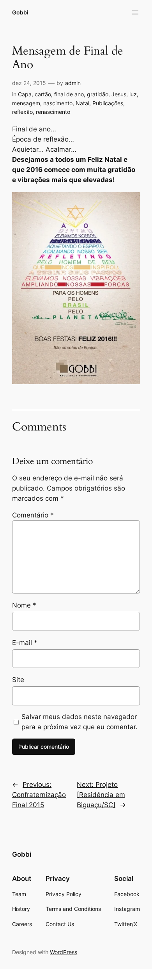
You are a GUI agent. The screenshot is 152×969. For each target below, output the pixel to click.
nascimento (57, 103)
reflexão (22, 111)
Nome (24, 605)
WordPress (63, 952)
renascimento (53, 111)
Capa (25, 94)
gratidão (97, 94)
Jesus (118, 94)
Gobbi (20, 12)
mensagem (26, 103)
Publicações (107, 103)
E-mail (24, 643)
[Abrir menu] (135, 12)
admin (73, 83)
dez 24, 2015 (29, 83)
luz (133, 94)
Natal (82, 103)
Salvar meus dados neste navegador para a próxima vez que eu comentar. (79, 722)
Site (18, 680)
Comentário (33, 515)
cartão (43, 94)
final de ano (69, 94)
